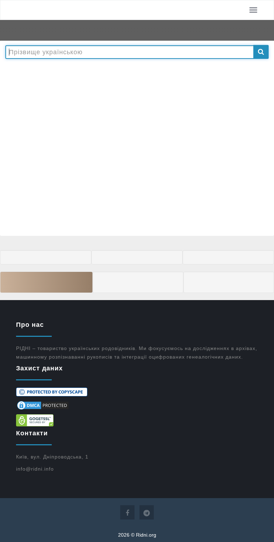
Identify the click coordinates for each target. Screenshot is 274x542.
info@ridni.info (35, 469)
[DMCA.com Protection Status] (137, 405)
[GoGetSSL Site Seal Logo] (137, 420)
